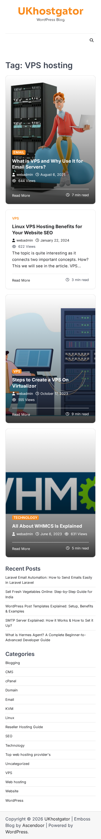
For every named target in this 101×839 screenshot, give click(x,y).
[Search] (92, 40)
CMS (9, 672)
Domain (11, 690)
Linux (9, 718)
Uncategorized (17, 764)
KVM (9, 709)
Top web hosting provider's (28, 755)
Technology (25, 518)
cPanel (10, 681)
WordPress (14, 800)
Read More (21, 196)
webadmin (24, 175)
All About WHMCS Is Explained (47, 526)
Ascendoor (33, 825)
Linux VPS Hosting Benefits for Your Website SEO (47, 229)
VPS (15, 218)
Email (18, 152)
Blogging (12, 663)
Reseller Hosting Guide (24, 727)
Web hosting (15, 782)
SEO (8, 736)
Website (11, 791)
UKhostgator (50, 11)
